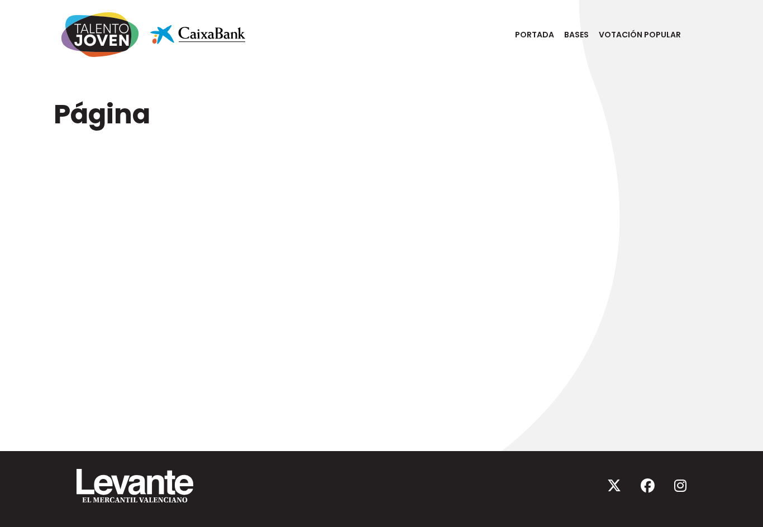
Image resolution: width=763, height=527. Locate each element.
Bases (576, 34)
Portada (534, 34)
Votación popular (640, 34)
